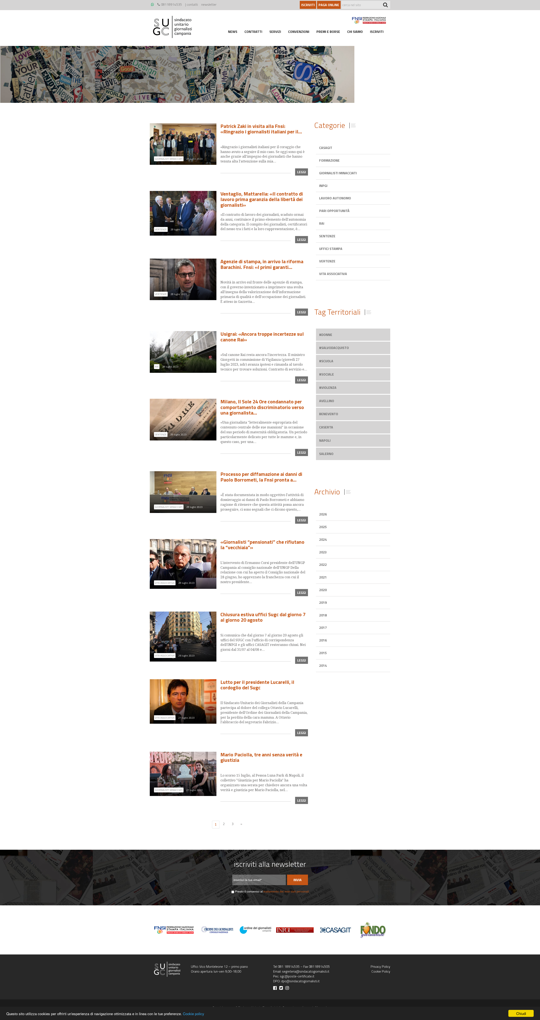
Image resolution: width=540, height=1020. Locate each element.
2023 (323, 552)
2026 (323, 514)
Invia (297, 879)
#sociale (326, 374)
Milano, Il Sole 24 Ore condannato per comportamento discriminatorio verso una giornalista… (262, 407)
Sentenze (327, 236)
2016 (323, 640)
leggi (301, 171)
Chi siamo (355, 31)
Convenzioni (298, 31)
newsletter (208, 4)
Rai (321, 223)
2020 (323, 589)
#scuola (326, 361)
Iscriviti (308, 4)
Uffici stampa (330, 248)
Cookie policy (193, 1013)
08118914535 (171, 4)
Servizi (275, 31)
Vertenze (327, 261)
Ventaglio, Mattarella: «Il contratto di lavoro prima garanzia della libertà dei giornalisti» (261, 199)
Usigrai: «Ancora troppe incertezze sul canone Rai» (262, 336)
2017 (323, 627)
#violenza (327, 387)
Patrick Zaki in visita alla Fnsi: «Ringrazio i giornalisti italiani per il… (261, 128)
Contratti (253, 31)
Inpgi (323, 185)
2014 (323, 665)
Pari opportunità (334, 210)
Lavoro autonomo (335, 198)
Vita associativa (333, 273)
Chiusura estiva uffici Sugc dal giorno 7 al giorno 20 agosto (262, 617)
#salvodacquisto (334, 347)
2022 (323, 564)
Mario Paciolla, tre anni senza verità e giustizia (261, 757)
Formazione (329, 160)
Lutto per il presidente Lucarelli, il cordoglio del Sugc (257, 684)
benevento (328, 413)
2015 (323, 652)
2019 (323, 602)
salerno (326, 453)
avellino (326, 400)
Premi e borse (328, 31)
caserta (326, 427)
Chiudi (521, 1013)
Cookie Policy (380, 971)
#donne (325, 334)
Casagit (325, 147)
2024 (323, 539)
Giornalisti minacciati (338, 173)
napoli (325, 440)
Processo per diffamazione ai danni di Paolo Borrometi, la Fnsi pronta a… (261, 476)
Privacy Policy (380, 966)
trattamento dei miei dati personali (286, 891)
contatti (192, 4)
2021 (323, 577)
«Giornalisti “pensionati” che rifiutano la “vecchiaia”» (262, 544)
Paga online (329, 4)
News (232, 31)
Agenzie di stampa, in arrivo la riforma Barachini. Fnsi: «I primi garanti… (261, 264)
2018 (323, 615)
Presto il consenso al (272, 891)
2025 (323, 526)
